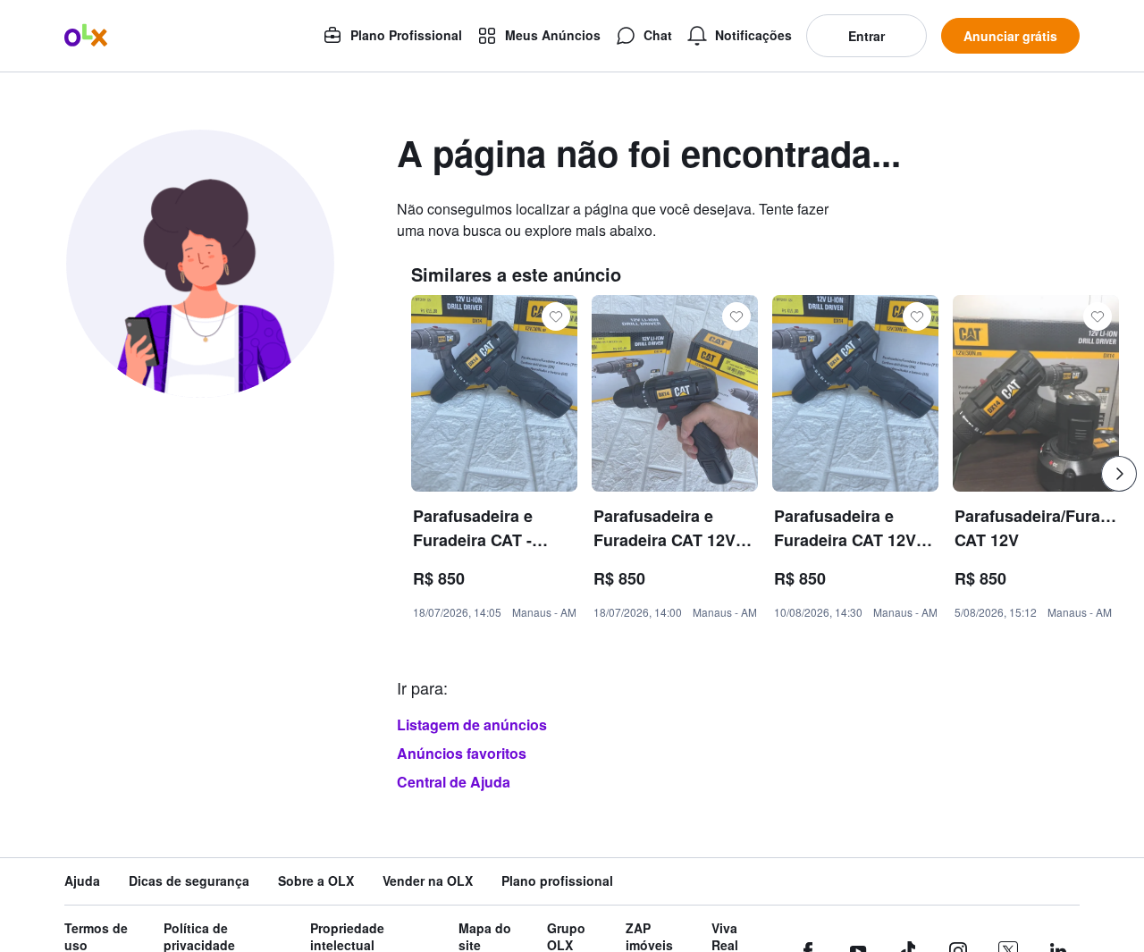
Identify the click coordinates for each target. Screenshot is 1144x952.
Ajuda (82, 880)
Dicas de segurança (189, 880)
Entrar (866, 36)
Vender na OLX (428, 880)
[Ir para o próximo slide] (1119, 474)
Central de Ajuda (453, 781)
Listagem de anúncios (472, 724)
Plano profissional (557, 880)
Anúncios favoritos (461, 753)
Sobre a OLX (316, 880)
